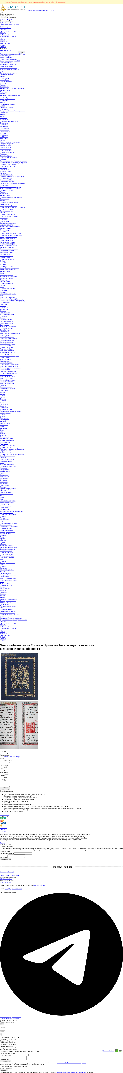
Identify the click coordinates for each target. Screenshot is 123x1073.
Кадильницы (4, 404)
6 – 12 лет (3, 263)
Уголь (2, 495)
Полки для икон (5, 413)
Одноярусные (4, 418)
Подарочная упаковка (7, 552)
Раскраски (3, 280)
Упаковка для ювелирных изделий (11, 511)
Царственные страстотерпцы (9, 356)
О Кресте (3, 231)
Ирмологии (4, 100)
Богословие (4, 125)
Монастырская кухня (7, 247)
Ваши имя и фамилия (7, 853)
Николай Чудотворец (7, 337)
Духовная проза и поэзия (8, 164)
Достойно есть (5, 330)
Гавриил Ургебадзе (6, 349)
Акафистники (4, 199)
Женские (3, 540)
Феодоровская (4, 325)
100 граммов (4, 475)
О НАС (2, 45)
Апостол (3, 83)
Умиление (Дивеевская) (8, 326)
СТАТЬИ (3, 47)
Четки (2, 499)
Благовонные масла (6, 494)
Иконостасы (4, 425)
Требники (3, 114)
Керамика (3, 516)
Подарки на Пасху (6, 585)
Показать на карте (39, 885)
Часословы (3, 118)
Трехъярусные (4, 421)
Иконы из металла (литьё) (8, 376)
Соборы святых (5, 357)
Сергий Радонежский (7, 340)
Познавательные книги (7, 288)
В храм (2, 394)
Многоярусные (5, 423)
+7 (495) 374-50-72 (6, 19)
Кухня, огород (4, 185)
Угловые (3, 416)
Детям (2, 564)
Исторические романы (7, 242)
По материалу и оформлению (9, 364)
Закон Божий (4, 87)
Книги (2, 559)
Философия (4, 126)
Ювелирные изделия (7, 502)
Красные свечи (5, 589)
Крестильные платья (6, 447)
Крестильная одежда (6, 438)
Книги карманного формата (9, 216)
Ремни (2, 537)
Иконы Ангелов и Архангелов (10, 333)
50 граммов (3, 482)
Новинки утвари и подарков (9, 69)
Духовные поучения (6, 609)
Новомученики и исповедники (10, 142)
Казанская (3, 304)
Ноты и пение (4, 119)
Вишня (2, 433)
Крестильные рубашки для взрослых (12, 454)
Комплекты (3, 218)
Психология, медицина (7, 181)
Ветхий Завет (4, 78)
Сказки (2, 285)
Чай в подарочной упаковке (9, 547)
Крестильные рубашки (7, 445)
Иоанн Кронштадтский (7, 344)
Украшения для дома (7, 570)
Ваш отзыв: (3, 857)
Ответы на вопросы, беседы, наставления (13, 161)
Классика (3, 292)
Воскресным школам (7, 250)
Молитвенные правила (7, 104)
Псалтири (3, 192)
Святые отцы (4, 128)
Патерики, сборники (7, 144)
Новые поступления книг (8, 68)
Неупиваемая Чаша (6, 321)
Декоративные (5, 470)
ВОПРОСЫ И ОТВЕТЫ (8, 36)
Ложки (2, 521)
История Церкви (5, 171)
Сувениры (3, 568)
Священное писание (6, 75)
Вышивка (3, 594)
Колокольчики (4, 520)
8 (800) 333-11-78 (5, 22)
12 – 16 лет (3, 264)
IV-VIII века (4, 135)
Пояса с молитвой (6, 461)
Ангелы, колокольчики (7, 563)
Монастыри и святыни (7, 613)
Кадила (2, 397)
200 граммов (4, 478)
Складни (3, 385)
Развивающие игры (6, 530)
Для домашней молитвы (8, 466)
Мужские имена (5, 359)
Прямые (2, 414)
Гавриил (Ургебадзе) (6, 225)
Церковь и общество (6, 175)
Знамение (3, 311)
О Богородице (4, 230)
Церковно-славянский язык (9, 121)
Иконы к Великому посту (8, 580)
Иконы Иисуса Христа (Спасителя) (11, 299)
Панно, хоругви (5, 390)
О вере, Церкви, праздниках (9, 268)
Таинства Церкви (6, 156)
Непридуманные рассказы (8, 237)
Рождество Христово (7, 557)
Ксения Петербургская (7, 352)
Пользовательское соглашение (10, 1018)
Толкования (4, 123)
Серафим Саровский (7, 342)
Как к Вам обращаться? (7, 1053)
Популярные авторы (6, 256)
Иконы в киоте (5, 369)
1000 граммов (4, 476)
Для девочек (4, 444)
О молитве (3, 97)
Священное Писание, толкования (11, 618)
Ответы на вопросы (6, 211)
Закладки (3, 535)
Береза (2, 430)
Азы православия (5, 147)
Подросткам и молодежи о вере (10, 233)
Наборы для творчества (7, 532)
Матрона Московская (7, 351)
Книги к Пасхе (5, 583)
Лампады (3, 406)
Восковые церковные (7, 464)
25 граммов (3, 480)
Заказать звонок (5, 1061)
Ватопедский (4, 485)
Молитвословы (5, 90)
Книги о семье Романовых (8, 245)
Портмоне (3, 542)
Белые (2, 426)
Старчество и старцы (7, 240)
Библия (2, 76)
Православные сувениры (8, 514)
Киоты (2, 497)
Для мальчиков (5, 442)
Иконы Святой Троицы (7, 297)
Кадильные (3, 468)
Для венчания (4, 437)
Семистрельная (5, 313)
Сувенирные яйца (6, 525)
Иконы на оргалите (6, 382)
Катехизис (3, 159)
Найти (22, 52)
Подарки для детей (6, 528)
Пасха (2, 582)
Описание (3, 831)
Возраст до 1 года (6, 451)
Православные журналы (8, 294)
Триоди (2, 116)
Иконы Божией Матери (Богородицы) (12, 300)
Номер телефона (5, 1055)
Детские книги (5, 257)
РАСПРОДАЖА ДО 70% (8, 31)
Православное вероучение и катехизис (12, 207)
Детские (2, 213)
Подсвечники (4, 407)
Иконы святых (5, 335)
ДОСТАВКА (4, 35)
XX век (2, 140)
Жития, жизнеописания (7, 269)
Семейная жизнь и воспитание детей (12, 176)
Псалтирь (3, 85)
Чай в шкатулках (5, 573)
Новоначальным (5, 149)
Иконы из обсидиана (7, 383)
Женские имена (5, 361)
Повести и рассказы (6, 275)
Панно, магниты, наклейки (9, 523)
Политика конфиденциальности (10, 1017)
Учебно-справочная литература (10, 187)
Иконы (2, 587)
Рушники (3, 457)
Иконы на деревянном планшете (10, 368)
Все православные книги (8, 73)
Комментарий (4, 1059)
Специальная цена (6, 62)
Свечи (2, 463)
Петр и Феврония (6, 354)
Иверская (3, 306)
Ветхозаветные (5, 131)
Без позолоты (4, 509)
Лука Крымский (5, 345)
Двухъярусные (4, 419)
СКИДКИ (3, 29)
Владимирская (5, 302)
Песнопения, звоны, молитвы (10, 614)
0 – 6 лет (3, 261)
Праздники (3, 154)
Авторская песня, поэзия (8, 606)
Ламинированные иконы (8, 371)
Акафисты (3, 92)
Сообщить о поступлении (5, 788)
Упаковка (3, 571)
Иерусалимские (5, 471)
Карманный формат (6, 252)
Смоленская (4, 307)
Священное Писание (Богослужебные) (12, 111)
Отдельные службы (6, 107)
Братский (3, 490)
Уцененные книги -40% (8, 64)
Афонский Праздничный (8, 488)
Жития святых (4, 130)
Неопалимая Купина (6, 323)
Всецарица (3, 316)
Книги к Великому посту (8, 578)
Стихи (2, 273)
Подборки (3, 219)
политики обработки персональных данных (71, 1063)
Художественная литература (9, 276)
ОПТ (1, 38)
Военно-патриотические (8, 223)
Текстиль (3, 399)
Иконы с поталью (6, 375)
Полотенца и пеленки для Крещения (12, 449)
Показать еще (4, 815)
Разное (2, 616)
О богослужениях (6, 150)
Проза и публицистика (7, 214)
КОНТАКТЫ (3, 41)
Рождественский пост (7, 556)
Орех (1, 432)
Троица (2, 597)
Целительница (5, 332)
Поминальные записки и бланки (10, 411)
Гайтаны (3, 401)
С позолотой (4, 507)
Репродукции (4, 169)
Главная (2, 640)
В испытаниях (4, 221)
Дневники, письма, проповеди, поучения (13, 162)
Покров (2, 318)
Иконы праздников (6, 363)
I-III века (3, 133)
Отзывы (2, 843)
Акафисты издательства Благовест (11, 197)
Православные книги (7, 259)
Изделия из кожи (5, 533)
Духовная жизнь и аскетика (9, 202)
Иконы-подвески (5, 506)
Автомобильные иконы (7, 388)
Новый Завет (4, 80)
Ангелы (2, 518)
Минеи (2, 102)
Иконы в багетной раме (7, 380)
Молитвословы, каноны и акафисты (12, 88)
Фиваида (3, 487)
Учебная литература (6, 278)
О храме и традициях (7, 152)
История (3, 173)
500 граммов (4, 483)
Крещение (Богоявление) (8, 575)
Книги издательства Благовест (10, 188)
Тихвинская (4, 309)
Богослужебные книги (7, 99)
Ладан (2, 473)
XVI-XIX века (4, 138)
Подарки (3, 561)
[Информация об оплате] (61, 822)
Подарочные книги (6, 513)
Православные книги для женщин (11, 235)
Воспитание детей (6, 178)
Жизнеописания (5, 145)
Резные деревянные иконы (8, 373)
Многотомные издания (7, 238)
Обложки (3, 544)
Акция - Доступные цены (8, 59)
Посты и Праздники (6, 209)
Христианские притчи (7, 166)
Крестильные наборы (7, 440)
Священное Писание (7, 190)
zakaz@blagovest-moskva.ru (13, 889)
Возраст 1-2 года (5, 452)
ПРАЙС (2, 40)
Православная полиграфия (8, 526)
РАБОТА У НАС (5, 43)
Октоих (2, 106)
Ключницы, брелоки (6, 545)
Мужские (3, 539)
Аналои (2, 395)
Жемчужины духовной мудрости (10, 226)
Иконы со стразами (6, 378)
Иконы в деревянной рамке (9, 366)
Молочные (3, 428)
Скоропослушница (6, 319)
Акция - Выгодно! (6, 57)
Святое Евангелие (6, 81)
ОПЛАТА (3, 33)
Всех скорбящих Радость (8, 314)
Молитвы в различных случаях (10, 95)
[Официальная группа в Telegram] (61, 1015)
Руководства (4, 109)
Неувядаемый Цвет (6, 328)
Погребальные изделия (7, 456)
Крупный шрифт (5, 254)
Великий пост (4, 576)
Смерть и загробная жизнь (8, 157)
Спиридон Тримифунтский (9, 338)
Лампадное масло (6, 492)
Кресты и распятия (6, 409)
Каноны (2, 93)
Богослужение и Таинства (8, 206)
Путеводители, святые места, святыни (12, 183)
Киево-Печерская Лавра (12, 757)
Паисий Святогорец (6, 347)
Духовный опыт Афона (7, 244)
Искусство (3, 168)
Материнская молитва (7, 228)
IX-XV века (4, 137)
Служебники (4, 112)
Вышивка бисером (6, 551)
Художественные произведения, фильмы (13, 620)
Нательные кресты (6, 504)
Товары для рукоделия (7, 549)
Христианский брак (6, 180)
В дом (2, 402)
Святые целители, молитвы (9, 249)
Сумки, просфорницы (7, 459)
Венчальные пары (6, 387)
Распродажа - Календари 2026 (10, 61)
